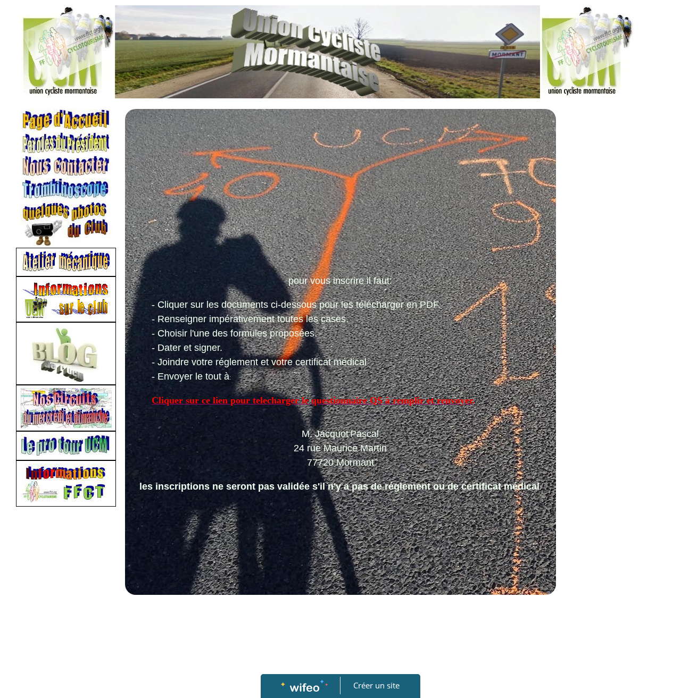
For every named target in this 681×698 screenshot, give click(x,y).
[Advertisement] (340, 194)
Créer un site (376, 685)
